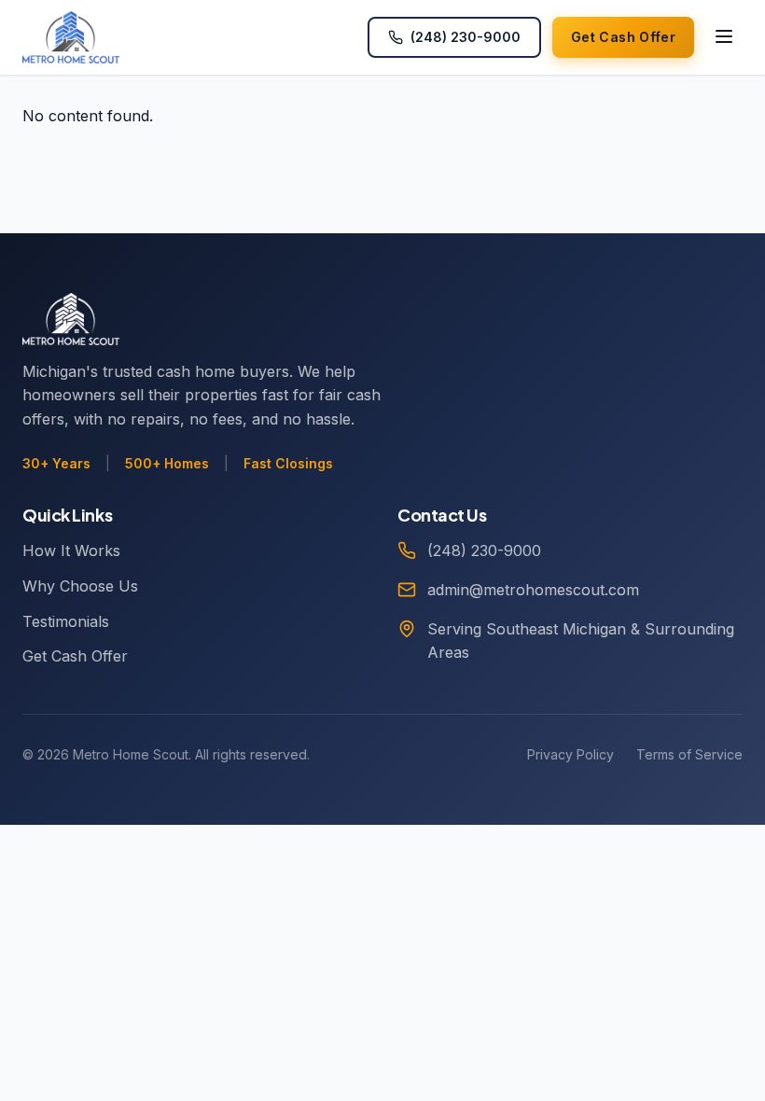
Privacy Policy (570, 754)
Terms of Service (689, 754)
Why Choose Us (80, 586)
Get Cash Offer (75, 656)
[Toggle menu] (724, 38)
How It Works (71, 550)
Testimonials (65, 621)
